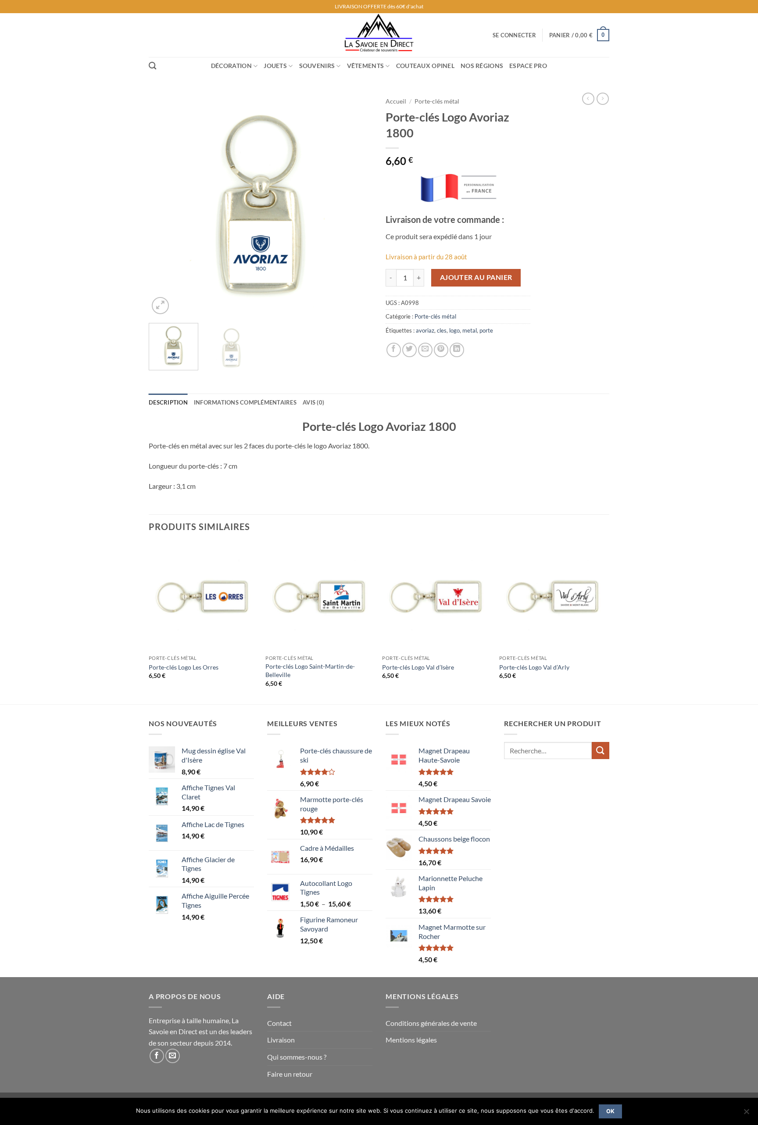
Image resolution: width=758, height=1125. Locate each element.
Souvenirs (317, 65)
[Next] (357, 204)
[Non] (746, 1114)
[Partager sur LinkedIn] (457, 350)
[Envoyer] (600, 750)
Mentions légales (411, 1039)
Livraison (281, 1039)
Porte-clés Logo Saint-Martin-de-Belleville (310, 670)
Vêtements (365, 65)
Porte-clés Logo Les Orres (183, 667)
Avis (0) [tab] (313, 402)
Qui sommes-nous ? (296, 1057)
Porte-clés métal (437, 101)
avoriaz (425, 330)
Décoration (231, 65)
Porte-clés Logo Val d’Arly (534, 667)
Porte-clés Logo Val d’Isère (418, 667)
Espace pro (528, 65)
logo (454, 330)
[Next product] (588, 99)
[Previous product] (603, 99)
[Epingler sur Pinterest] (441, 350)
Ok (610, 1111)
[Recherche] (152, 66)
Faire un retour (289, 1074)
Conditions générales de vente (431, 1023)
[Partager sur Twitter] (409, 350)
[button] (514, 35)
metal (469, 330)
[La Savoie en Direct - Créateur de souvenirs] (379, 35)
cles (442, 330)
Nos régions (482, 65)
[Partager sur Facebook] (393, 350)
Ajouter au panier (476, 277)
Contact (279, 1023)
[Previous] (164, 204)
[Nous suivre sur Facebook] (157, 1056)
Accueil (396, 101)
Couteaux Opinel (425, 65)
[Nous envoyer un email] (172, 1056)
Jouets (275, 65)
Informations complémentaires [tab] (245, 402)
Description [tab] (168, 402)
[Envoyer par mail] (425, 350)
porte (486, 330)
